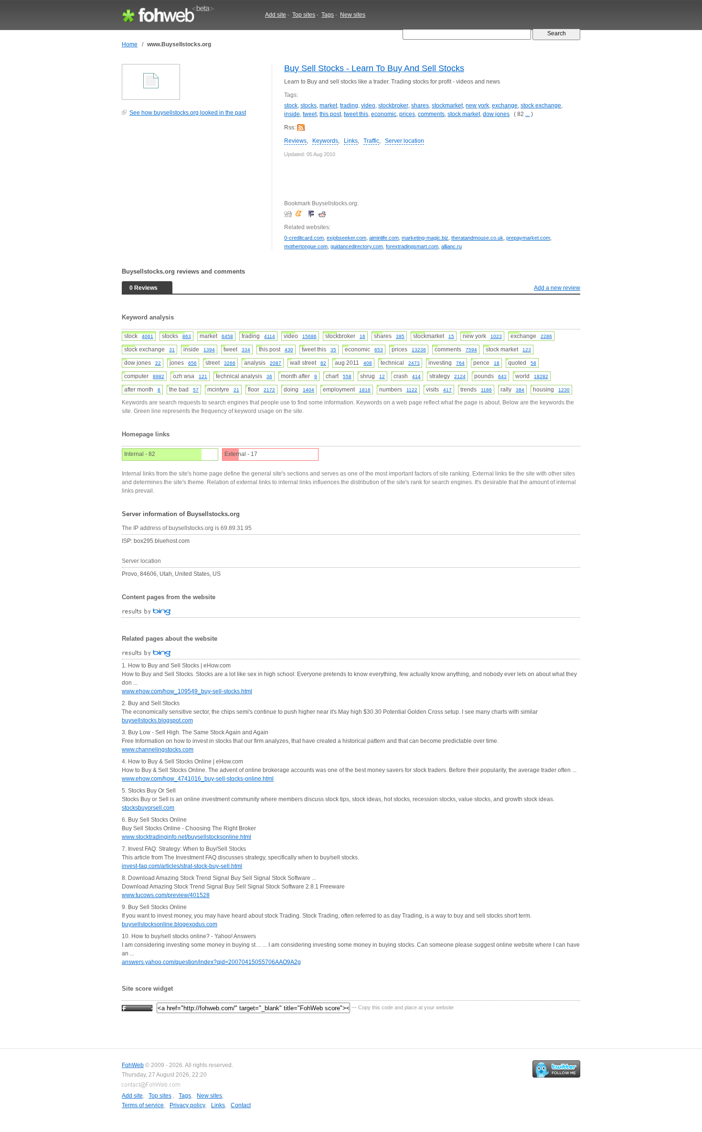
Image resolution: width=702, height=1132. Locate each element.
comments (431, 114)
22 (158, 363)
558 (347, 376)
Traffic (371, 141)
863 (186, 336)
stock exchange (541, 105)
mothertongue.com (306, 246)
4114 (269, 336)
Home (130, 44)
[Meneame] (301, 214)
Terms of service (143, 1105)
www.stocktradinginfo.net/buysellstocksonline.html (186, 837)
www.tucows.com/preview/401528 (166, 895)
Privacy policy (187, 1105)
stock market (463, 114)
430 (289, 349)
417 (447, 389)
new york (477, 105)
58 (533, 363)
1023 (496, 336)
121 (203, 376)
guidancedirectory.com (356, 246)
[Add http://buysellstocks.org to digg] (289, 214)
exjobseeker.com (346, 238)
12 (382, 376)
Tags (327, 14)
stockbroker (393, 105)
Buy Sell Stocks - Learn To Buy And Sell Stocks (374, 68)
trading (349, 105)
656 (192, 363)
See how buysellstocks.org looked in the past (187, 112)
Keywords (325, 141)
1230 (564, 389)
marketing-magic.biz (425, 238)
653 (378, 349)
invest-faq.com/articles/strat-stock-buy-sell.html (182, 866)
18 (497, 363)
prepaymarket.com (528, 238)
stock (291, 105)
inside (292, 114)
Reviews (295, 141)
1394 (209, 349)
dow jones (496, 114)
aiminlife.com (384, 238)
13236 (419, 349)
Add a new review (557, 288)
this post (330, 114)
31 (172, 349)
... (527, 114)
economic (383, 114)
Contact (241, 1105)
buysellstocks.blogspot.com (157, 720)
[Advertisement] (193, 188)
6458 (227, 336)
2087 (275, 363)
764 (460, 363)
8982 (158, 376)
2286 (546, 336)
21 (236, 389)
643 (502, 376)
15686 (309, 336)
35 (333, 349)
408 (367, 363)
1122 (411, 389)
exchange (505, 105)
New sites (352, 14)
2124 (460, 376)
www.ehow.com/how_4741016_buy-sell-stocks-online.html (198, 778)
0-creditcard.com (304, 238)
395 (400, 336)
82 (323, 363)
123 (526, 349)
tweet (310, 114)
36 (269, 376)
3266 (229, 363)
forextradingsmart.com (412, 246)
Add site (275, 14)
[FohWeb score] (137, 1007)
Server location (404, 141)
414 (416, 376)
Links (351, 141)
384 (520, 389)
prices (407, 114)
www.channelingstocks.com (157, 749)
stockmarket (447, 105)
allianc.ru (451, 246)
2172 (269, 389)
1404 (308, 389)
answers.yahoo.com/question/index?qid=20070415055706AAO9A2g (211, 962)
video (368, 105)
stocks (308, 105)
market (328, 105)
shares (420, 105)
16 (362, 336)
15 (451, 336)
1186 (486, 389)
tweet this (356, 114)
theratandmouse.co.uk (477, 238)
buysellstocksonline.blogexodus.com (169, 924)
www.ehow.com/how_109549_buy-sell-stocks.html (187, 691)
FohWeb (133, 1065)
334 (246, 349)
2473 (414, 363)
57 (196, 389)
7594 (471, 349)
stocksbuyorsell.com (148, 807)
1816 (365, 389)
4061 (147, 336)
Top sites (303, 14)
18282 (541, 376)
